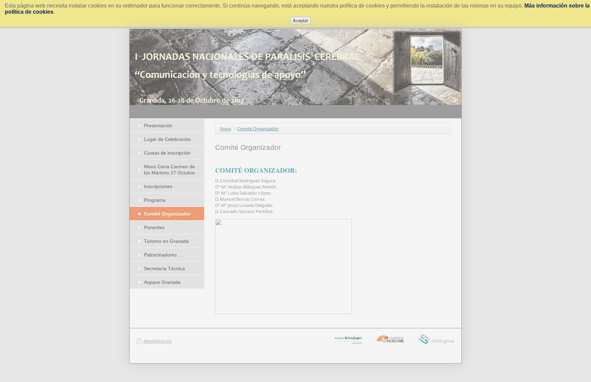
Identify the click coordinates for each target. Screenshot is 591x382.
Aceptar (300, 20)
